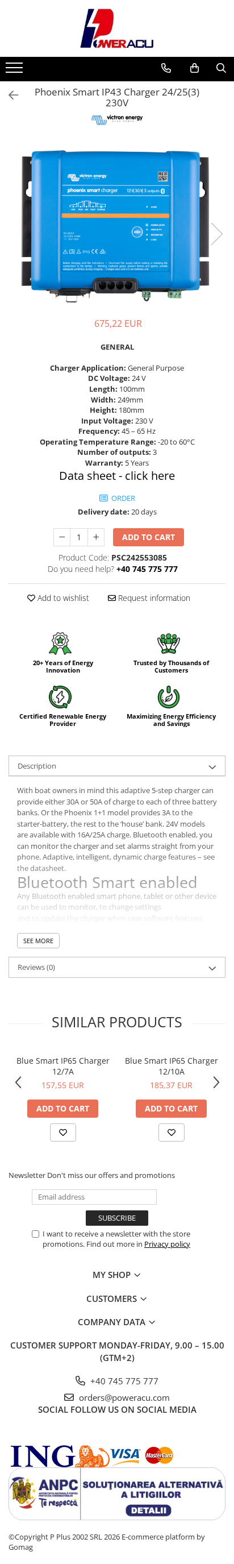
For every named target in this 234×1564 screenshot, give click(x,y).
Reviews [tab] (36, 967)
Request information (153, 597)
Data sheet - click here (117, 475)
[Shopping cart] (194, 68)
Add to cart (148, 537)
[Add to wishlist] (63, 1132)
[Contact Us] (166, 68)
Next (216, 234)
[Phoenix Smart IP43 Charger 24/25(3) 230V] (117, 222)
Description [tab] (37, 766)
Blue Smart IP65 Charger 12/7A (63, 1066)
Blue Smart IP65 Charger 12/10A (171, 1066)
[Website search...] (221, 68)
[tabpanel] (117, 222)
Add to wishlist (62, 597)
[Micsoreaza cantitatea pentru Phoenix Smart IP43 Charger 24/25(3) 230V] (61, 537)
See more (38, 940)
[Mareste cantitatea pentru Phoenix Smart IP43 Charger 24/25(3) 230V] (96, 537)
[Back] (8, 95)
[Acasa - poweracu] (117, 28)
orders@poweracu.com (123, 1397)
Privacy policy (167, 1244)
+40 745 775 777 (123, 1381)
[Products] (16, 71)
